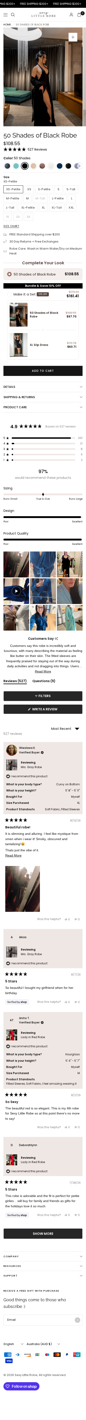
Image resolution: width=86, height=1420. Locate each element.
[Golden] (33, 166)
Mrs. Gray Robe (31, 767)
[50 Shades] (25, 166)
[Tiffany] (16, 166)
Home (7, 24)
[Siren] (60, 166)
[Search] (13, 14)
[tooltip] (56, 638)
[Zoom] (73, 37)
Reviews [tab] (15, 681)
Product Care (15, 407)
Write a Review (45, 710)
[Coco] (68, 166)
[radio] (43, 274)
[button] (25, 149)
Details (9, 387)
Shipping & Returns (19, 397)
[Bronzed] (42, 166)
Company (11, 1256)
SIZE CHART (11, 226)
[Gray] (7, 166)
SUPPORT (10, 1275)
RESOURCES (12, 1266)
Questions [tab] (43, 681)
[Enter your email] (77, 1320)
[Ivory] (51, 166)
